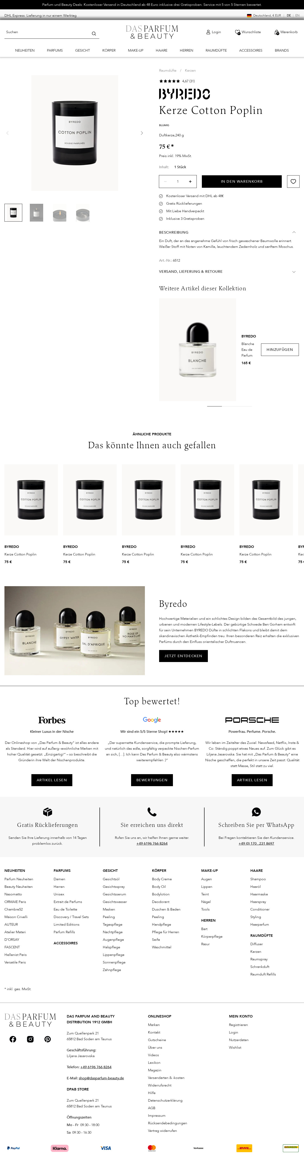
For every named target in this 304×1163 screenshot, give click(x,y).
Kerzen (190, 70)
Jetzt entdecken (183, 656)
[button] (142, 133)
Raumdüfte (167, 70)
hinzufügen (280, 349)
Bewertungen (152, 780)
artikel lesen (52, 780)
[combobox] (51, 32)
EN (297, 15)
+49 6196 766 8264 (95, 1067)
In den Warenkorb (242, 181)
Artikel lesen (252, 780)
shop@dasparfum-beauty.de (101, 1078)
